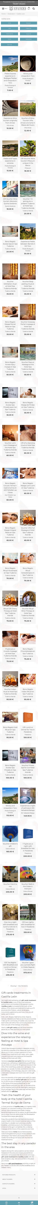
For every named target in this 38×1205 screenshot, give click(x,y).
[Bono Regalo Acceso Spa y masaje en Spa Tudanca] (10, 352)
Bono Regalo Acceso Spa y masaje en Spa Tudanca (10, 365)
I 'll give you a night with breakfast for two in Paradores (27, 847)
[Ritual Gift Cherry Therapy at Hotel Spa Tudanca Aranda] (10, 599)
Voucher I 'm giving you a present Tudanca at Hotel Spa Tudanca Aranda (27, 203)
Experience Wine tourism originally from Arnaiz (10, 120)
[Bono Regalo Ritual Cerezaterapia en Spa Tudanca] (28, 558)
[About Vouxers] (19, 1179)
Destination (11, 14)
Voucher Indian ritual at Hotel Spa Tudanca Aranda (10, 691)
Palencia (28, 28)
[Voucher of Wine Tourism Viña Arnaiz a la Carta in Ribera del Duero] (28, 108)
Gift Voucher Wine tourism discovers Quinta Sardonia (10, 201)
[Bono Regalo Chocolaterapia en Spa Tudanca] (28, 639)
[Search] (34, 9)
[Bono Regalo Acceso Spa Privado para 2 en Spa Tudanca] (10, 393)
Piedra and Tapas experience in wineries (10, 161)
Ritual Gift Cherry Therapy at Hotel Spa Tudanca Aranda (10, 612)
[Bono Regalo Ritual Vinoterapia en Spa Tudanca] (10, 558)
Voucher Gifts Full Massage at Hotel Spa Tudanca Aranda (28, 531)
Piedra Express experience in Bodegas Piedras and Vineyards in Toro (10, 78)
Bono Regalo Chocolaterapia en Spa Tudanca (28, 651)
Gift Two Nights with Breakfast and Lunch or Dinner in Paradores (10, 966)
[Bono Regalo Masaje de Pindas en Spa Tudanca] (28, 393)
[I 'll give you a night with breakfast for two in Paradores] (28, 834)
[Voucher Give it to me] (10, 874)
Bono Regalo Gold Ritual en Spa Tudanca (10, 729)
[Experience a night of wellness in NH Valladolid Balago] (28, 796)
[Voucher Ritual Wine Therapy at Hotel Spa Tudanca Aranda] (28, 599)
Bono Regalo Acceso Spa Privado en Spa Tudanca (10, 768)
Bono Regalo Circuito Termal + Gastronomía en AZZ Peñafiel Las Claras (10, 487)
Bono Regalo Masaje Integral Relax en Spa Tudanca (10, 531)
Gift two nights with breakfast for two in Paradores (28, 924)
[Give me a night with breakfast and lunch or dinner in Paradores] (10, 912)
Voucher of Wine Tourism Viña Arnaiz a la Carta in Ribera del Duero (28, 121)
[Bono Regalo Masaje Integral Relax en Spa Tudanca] (10, 518)
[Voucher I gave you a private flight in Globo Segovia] (28, 953)
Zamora (9, 44)
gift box (15, 1091)
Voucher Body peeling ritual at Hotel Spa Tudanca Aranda (27, 285)
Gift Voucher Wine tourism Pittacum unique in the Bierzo (28, 162)
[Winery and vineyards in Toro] (28, 64)
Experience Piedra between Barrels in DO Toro (28, 244)
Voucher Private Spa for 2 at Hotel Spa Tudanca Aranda (27, 768)
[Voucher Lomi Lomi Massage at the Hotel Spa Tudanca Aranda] (10, 433)
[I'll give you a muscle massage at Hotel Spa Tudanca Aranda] (10, 639)
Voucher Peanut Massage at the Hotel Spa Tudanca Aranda (27, 365)
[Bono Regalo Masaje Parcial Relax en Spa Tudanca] (10, 312)
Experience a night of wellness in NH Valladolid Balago (27, 808)
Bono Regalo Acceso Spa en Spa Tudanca (10, 244)
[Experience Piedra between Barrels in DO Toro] (28, 231)
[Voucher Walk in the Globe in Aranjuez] (28, 874)
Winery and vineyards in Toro (27, 75)
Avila (9, 23)
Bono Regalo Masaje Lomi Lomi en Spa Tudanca (28, 485)
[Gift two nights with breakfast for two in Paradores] (28, 912)
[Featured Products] (19, 1175)
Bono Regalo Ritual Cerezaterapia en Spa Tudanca (27, 571)
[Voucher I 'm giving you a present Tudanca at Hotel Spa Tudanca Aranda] (28, 189)
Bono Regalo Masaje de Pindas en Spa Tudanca (27, 405)
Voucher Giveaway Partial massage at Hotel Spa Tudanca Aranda (28, 325)
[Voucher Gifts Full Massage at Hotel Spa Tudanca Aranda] (28, 518)
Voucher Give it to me (10, 885)
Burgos (28, 23)
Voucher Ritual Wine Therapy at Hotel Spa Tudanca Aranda (27, 612)
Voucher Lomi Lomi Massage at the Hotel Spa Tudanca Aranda (10, 446)
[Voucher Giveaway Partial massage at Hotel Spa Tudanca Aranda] (28, 312)
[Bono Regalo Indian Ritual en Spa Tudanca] (28, 679)
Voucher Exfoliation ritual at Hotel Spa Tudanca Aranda (10, 285)
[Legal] (19, 1188)
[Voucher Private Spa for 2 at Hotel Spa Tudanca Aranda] (28, 755)
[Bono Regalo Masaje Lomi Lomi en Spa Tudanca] (28, 473)
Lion (9, 28)
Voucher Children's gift (10, 845)
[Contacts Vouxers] (19, 1184)
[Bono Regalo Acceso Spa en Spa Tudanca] (10, 231)
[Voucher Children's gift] (10, 834)
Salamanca (9, 34)
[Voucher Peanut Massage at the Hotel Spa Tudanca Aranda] (28, 352)
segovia (28, 34)
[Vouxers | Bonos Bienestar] (17, 8)
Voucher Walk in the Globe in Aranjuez (27, 886)
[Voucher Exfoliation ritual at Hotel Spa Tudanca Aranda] (10, 271)
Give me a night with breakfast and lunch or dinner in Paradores (10, 925)
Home (3, 14)
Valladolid (28, 39)
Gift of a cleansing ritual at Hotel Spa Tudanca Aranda (28, 445)
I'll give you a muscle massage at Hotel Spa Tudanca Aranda (10, 652)
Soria (9, 39)
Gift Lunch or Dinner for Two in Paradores (28, 729)
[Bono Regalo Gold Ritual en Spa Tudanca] (10, 717)
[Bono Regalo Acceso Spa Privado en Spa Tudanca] (10, 755)
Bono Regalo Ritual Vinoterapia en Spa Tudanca (10, 570)
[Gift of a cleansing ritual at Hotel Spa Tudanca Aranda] (28, 433)
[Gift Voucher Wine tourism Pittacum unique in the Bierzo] (28, 148)
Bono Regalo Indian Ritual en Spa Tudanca (28, 691)
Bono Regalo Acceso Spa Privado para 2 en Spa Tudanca (10, 406)
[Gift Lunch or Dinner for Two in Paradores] (28, 717)
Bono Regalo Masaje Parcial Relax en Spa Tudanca (10, 325)
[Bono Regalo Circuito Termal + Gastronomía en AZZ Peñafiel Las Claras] (10, 473)
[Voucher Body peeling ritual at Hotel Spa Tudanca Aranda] (28, 271)
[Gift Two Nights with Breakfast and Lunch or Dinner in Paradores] (10, 953)
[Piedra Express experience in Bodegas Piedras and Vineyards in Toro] (10, 64)
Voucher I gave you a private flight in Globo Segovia (28, 965)
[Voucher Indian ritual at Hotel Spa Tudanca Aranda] (10, 679)
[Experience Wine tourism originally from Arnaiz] (10, 108)
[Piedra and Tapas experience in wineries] (10, 148)
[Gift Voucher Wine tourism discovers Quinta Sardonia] (10, 189)
